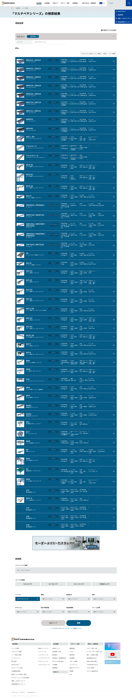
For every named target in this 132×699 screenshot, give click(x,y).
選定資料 (72, 655)
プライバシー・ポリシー (18, 692)
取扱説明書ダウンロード (18, 684)
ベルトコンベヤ (27, 584)
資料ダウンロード (75, 668)
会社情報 (55, 644)
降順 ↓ (100, 53)
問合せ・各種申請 (93, 644)
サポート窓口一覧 (92, 648)
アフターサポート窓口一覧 (94, 651)
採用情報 (54, 668)
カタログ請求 (90, 668)
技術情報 (72, 658)
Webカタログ (122, 11)
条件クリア (53, 623)
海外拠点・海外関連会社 (59, 658)
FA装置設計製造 (15, 671)
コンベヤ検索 (25, 8)
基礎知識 (72, 648)
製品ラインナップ (43, 648)
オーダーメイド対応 (17, 668)
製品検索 (120, 15)
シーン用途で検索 (16, 655)
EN (104, 3)
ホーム (12, 8)
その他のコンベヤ (104, 584)
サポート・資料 (75, 644)
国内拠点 (54, 655)
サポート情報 (73, 661)
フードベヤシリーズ (44, 658)
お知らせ (55, 672)
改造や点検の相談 (92, 661)
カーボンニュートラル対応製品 (20, 677)
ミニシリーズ (42, 651)
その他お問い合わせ (92, 665)
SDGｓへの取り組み (58, 661)
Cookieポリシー (32, 692)
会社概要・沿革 (56, 651)
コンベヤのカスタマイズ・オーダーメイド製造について (66, 628)
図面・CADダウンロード (18, 681)
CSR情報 (54, 665)
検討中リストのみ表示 (109, 30)
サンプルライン (15, 658)
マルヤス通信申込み (92, 671)
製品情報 (18, 8)
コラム (71, 651)
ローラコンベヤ (53, 584)
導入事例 (14, 661)
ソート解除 (112, 53)
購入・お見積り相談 (92, 655)
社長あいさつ (56, 648)
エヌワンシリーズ (43, 661)
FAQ (71, 674)
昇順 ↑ (105, 53)
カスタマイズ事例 (16, 651)
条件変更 (33, 36)
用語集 (71, 671)
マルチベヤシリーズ (44, 665)
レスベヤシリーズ (43, 655)
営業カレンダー (112, 662)
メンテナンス (73, 665)
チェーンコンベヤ (79, 584)
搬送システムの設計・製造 (19, 674)
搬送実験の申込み (92, 658)
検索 (78, 623)
